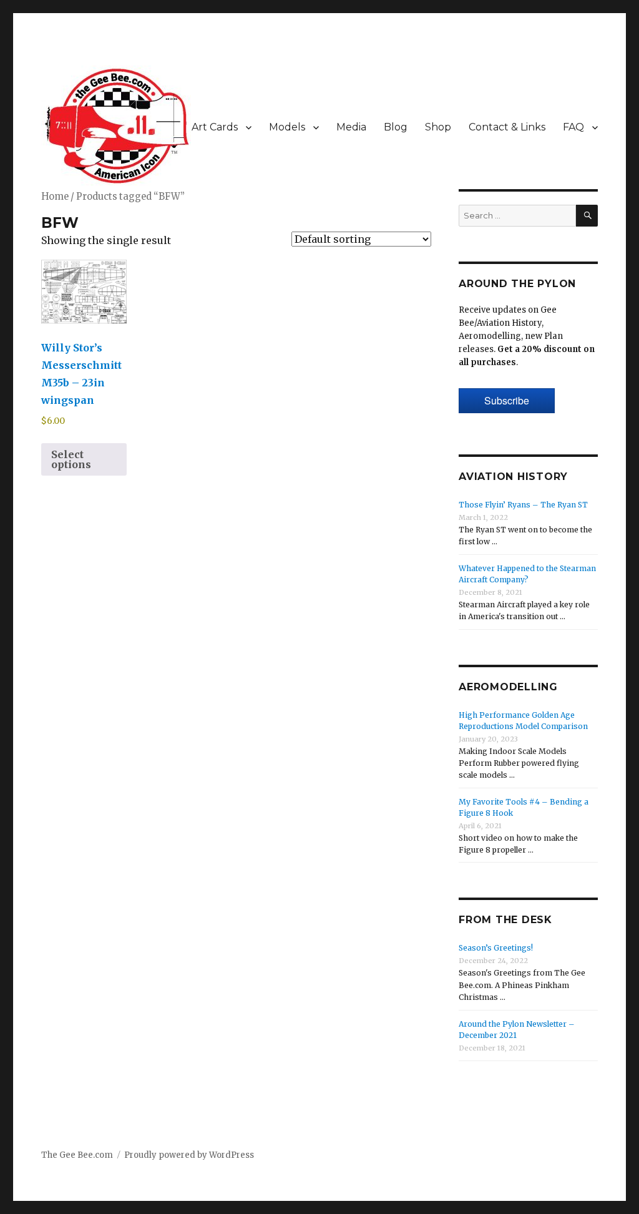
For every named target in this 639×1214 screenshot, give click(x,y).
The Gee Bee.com (77, 1155)
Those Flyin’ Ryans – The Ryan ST (523, 504)
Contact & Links (507, 127)
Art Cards (215, 127)
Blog (395, 127)
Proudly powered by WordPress (189, 1155)
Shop (438, 127)
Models (287, 127)
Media (351, 127)
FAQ (573, 127)
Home (55, 196)
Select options (71, 459)
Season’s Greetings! (496, 947)
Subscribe (506, 400)
